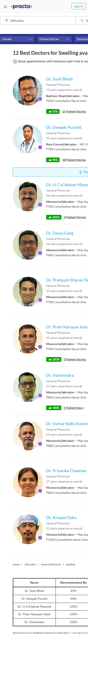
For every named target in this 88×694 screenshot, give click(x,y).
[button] (17, 39)
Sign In (78, 6)
